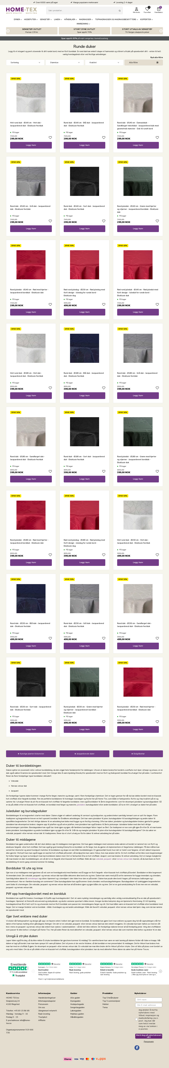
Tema (105, 1007)
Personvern (43, 1004)
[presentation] (8, 30)
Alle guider (75, 997)
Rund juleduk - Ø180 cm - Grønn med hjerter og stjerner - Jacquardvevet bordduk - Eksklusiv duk (136, 459)
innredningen (33, 878)
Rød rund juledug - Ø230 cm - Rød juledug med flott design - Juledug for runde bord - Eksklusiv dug (84, 292)
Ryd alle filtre (156, 57)
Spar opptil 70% (84, 31)
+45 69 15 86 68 (21, 1010)
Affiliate (41, 1020)
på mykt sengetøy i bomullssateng (84, 38)
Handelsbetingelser (47, 997)
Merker (105, 1004)
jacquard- (108, 859)
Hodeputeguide (77, 1004)
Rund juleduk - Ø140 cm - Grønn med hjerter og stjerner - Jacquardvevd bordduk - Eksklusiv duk (137, 209)
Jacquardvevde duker (85, 753)
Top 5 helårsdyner (110, 997)
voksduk (99, 859)
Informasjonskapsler (47, 1001)
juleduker (81, 804)
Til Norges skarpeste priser (137, 31)
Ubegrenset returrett (47, 1010)
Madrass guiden (77, 1014)
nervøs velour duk (124, 859)
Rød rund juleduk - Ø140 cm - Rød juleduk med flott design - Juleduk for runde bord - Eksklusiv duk (137, 292)
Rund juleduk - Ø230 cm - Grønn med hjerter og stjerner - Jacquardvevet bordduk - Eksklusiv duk (83, 710)
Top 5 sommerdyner (111, 1001)
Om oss (41, 1007)
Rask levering (44, 1014)
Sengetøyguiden (77, 1007)
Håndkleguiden (76, 1017)
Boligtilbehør (139, 753)
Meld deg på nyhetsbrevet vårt (148, 1036)
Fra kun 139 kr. (31, 31)
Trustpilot (42, 1017)
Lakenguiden (75, 1010)
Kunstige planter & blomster (32, 753)
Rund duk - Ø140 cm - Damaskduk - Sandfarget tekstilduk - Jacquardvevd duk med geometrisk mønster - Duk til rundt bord (138, 125)
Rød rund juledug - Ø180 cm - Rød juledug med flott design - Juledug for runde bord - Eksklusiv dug (84, 543)
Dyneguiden (75, 1001)
